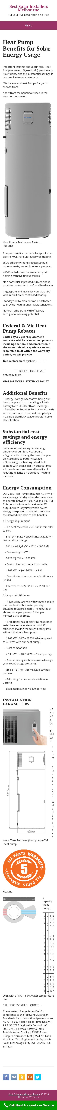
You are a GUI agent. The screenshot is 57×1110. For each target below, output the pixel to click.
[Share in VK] (14, 1077)
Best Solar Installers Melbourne (28, 8)
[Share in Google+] (30, 1077)
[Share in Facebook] (6, 1077)
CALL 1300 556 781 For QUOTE (21, 1005)
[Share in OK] (22, 1077)
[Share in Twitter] (38, 1077)
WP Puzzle (34, 1097)
